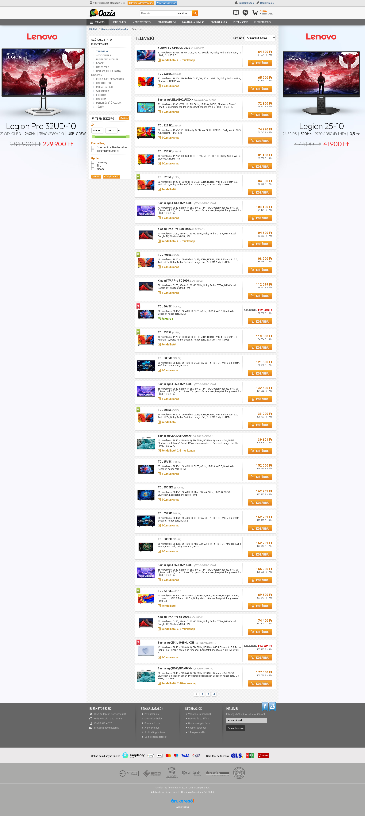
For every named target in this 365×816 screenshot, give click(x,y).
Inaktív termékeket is (108, 150)
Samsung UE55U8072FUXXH (176, 384)
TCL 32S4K (165, 125)
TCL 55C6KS (166, 487)
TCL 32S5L (164, 177)
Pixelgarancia (219, 22)
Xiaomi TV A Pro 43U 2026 (174, 228)
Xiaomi (100, 169)
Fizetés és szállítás (198, 718)
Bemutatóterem (167, 22)
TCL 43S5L (164, 332)
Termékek (100, 22)
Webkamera (102, 91)
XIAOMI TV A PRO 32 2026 (174, 47)
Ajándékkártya (151, 727)
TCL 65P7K (165, 513)
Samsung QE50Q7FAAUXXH (175, 668)
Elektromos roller (107, 59)
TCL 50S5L (164, 409)
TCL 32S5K (165, 73)
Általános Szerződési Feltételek (197, 792)
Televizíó (102, 51)
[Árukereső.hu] (182, 802)
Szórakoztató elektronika (114, 29)
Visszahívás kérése (166, 3)
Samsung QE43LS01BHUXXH (176, 642)
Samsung (102, 162)
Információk (240, 22)
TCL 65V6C (165, 461)
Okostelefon (103, 83)
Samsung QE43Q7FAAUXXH (175, 435)
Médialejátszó (104, 87)
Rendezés (238, 38)
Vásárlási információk (199, 714)
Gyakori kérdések (197, 727)
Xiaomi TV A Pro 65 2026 (173, 616)
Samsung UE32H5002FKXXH (175, 99)
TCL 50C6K (165, 539)
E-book (100, 63)
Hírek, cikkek (119, 22)
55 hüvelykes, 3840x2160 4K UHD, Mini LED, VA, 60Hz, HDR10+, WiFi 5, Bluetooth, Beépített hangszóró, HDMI (194, 493)
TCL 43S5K (165, 151)
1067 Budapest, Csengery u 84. (110, 3)
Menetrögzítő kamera (108, 102)
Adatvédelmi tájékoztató (164, 792)
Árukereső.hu (182, 807)
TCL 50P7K (165, 358)
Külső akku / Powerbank (110, 79)
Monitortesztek (142, 22)
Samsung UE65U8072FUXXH (176, 565)
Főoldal (93, 29)
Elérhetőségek (262, 22)
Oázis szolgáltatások (155, 737)
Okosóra (101, 99)
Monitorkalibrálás (193, 22)
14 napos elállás (197, 732)
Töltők (100, 106)
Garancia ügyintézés (199, 723)
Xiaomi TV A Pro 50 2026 (173, 280)
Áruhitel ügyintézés (154, 732)
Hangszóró (102, 67)
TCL (99, 165)
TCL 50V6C (165, 306)
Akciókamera (103, 55)
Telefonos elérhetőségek (141, 3)
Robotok (101, 95)
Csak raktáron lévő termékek (112, 147)
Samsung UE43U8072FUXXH (176, 203)
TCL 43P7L (165, 590)
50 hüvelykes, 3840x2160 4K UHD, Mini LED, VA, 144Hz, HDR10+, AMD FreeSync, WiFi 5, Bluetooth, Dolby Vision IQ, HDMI (199, 545)
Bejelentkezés (246, 3)
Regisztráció (267, 3)
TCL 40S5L (164, 254)
